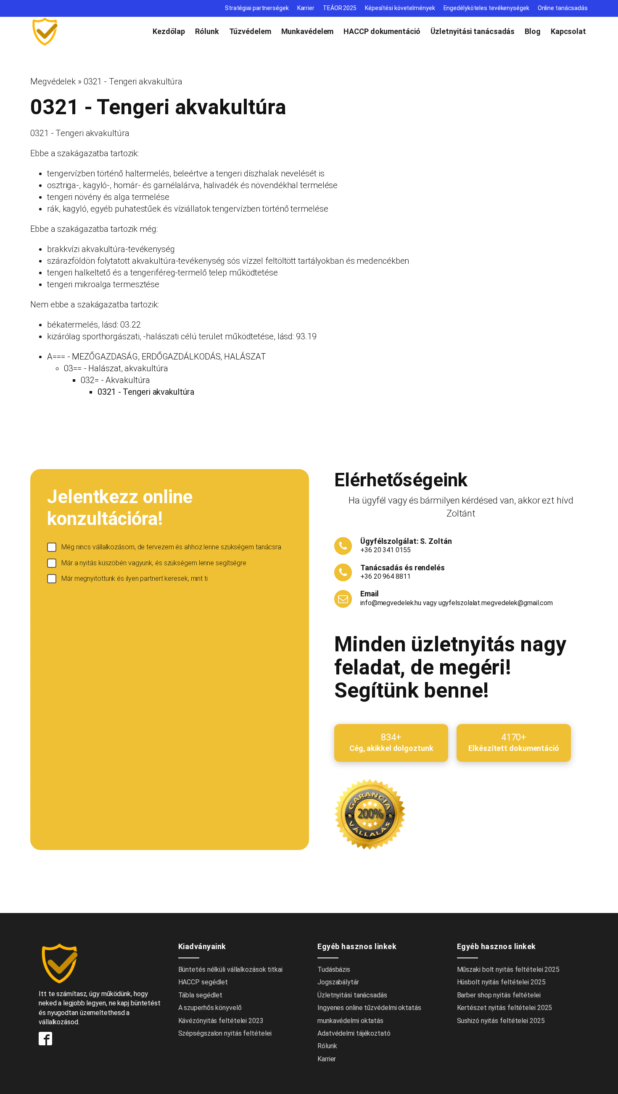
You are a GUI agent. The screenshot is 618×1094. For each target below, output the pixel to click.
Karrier (305, 8)
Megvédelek (53, 81)
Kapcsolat (568, 31)
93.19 (306, 336)
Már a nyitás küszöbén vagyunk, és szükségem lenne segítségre (153, 563)
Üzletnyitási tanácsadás (472, 31)
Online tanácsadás (563, 8)
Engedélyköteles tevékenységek (486, 8)
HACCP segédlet (203, 982)
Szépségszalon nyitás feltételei (225, 1033)
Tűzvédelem (250, 31)
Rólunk (207, 31)
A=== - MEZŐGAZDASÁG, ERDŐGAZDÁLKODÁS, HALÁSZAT (156, 357)
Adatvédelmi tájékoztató (354, 1033)
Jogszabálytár (338, 982)
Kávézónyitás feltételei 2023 (221, 1021)
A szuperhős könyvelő (210, 1008)
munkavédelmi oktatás (350, 1021)
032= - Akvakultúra (115, 380)
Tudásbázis (333, 969)
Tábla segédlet (200, 995)
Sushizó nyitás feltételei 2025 (501, 1021)
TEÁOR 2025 (340, 8)
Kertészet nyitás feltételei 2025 (504, 1008)
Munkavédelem (307, 31)
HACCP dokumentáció (381, 31)
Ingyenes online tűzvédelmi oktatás (370, 1008)
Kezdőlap (169, 31)
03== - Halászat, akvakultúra (116, 368)
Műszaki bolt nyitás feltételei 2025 (508, 969)
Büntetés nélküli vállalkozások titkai (230, 969)
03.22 (130, 325)
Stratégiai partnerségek (257, 8)
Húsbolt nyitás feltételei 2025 (501, 982)
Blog (533, 31)
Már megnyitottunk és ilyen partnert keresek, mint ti (134, 578)
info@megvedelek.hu (390, 603)
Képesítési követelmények (400, 8)
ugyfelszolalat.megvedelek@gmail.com (495, 603)
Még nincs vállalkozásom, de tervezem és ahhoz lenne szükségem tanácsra (171, 547)
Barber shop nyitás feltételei (499, 995)
